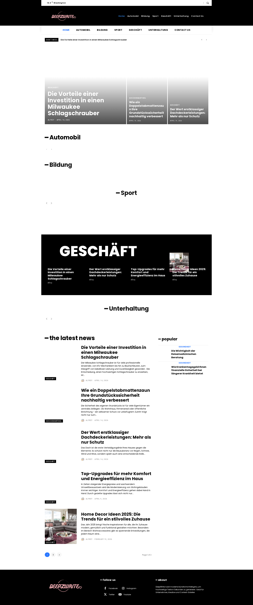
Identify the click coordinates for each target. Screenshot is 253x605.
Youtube (127, 594)
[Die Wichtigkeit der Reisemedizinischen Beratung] (163, 352)
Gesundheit (185, 347)
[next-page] (59, 554)
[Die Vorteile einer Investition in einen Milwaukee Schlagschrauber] (85, 84)
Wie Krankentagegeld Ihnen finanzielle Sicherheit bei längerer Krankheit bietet (188, 370)
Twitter (111, 594)
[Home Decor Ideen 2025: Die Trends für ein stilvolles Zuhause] (179, 262)
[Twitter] (105, 594)
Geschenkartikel (137, 98)
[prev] (202, 40)
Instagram (131, 588)
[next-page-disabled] (51, 149)
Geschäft (53, 87)
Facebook (113, 588)
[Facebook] (105, 588)
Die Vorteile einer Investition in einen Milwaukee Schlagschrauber (94, 39)
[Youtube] (120, 594)
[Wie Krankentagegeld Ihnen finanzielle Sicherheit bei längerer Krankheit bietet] (163, 368)
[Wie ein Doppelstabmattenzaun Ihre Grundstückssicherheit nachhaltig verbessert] (147, 84)
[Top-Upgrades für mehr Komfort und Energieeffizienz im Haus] (137, 262)
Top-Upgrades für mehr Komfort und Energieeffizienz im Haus (148, 272)
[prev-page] (46, 149)
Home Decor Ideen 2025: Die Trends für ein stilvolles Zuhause (189, 272)
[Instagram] (123, 588)
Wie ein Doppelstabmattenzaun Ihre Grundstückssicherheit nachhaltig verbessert (115, 395)
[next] (206, 40)
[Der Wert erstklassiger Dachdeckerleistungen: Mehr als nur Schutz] (188, 84)
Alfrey (50, 283)
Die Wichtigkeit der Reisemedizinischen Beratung (183, 354)
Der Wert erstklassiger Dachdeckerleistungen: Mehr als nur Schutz (105, 272)
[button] (208, 3)
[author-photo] (83, 380)
